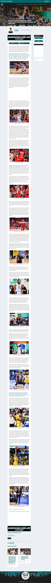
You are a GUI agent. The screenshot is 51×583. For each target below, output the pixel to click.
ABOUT (45, 4)
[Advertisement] (20, 94)
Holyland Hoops (19, 4)
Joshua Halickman (16, 30)
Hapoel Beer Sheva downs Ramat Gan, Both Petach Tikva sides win (24, 558)
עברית (49, 4)
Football (25, 4)
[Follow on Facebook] (37, 1)
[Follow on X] (38, 1)
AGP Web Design (30, 581)
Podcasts (30, 4)
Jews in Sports (35, 4)
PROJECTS (41, 4)
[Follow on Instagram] (40, 1)
